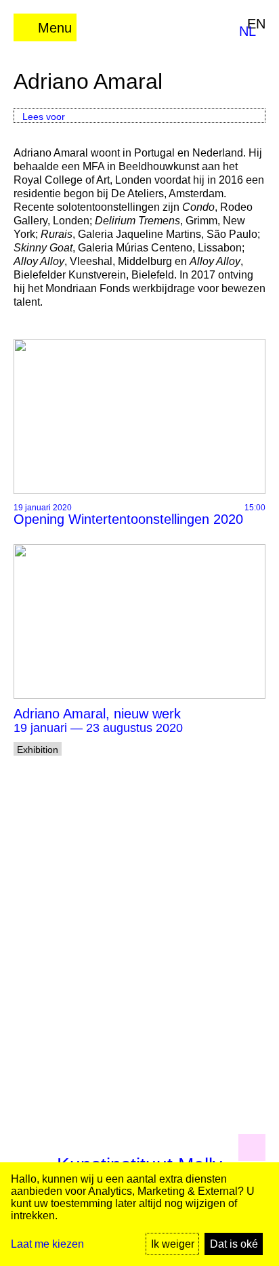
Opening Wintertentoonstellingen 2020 (128, 519)
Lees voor (43, 116)
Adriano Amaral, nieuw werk (97, 713)
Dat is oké (234, 1244)
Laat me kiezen (47, 1244)
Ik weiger (172, 1244)
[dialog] (139, 1214)
